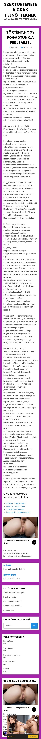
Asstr (5, 725)
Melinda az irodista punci (12, 601)
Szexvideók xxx (9, 662)
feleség (25, 553)
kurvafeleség (8, 556)
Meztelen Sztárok (10, 714)
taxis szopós (26, 556)
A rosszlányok (8, 610)
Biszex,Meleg (8, 641)
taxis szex (17, 556)
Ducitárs (6, 717)
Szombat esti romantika (12, 606)
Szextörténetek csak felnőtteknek (20, 9)
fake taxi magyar (15, 553)
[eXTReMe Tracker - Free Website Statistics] (5, 733)
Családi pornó (8, 648)
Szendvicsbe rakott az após (13, 593)
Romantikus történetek (12, 655)
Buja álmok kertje (9, 597)
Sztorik (15, 551)
